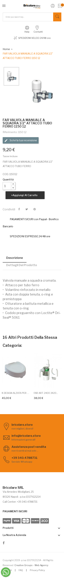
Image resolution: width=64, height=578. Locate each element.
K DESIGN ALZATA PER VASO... (16, 393)
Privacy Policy (37, 570)
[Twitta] (27, 209)
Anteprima (20, 383)
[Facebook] (3, 543)
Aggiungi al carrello (25, 195)
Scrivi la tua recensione (23, 140)
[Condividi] (19, 209)
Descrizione (14, 258)
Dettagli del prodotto (21, 265)
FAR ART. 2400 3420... (46, 393)
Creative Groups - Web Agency (31, 565)
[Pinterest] (35, 209)
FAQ (21, 570)
